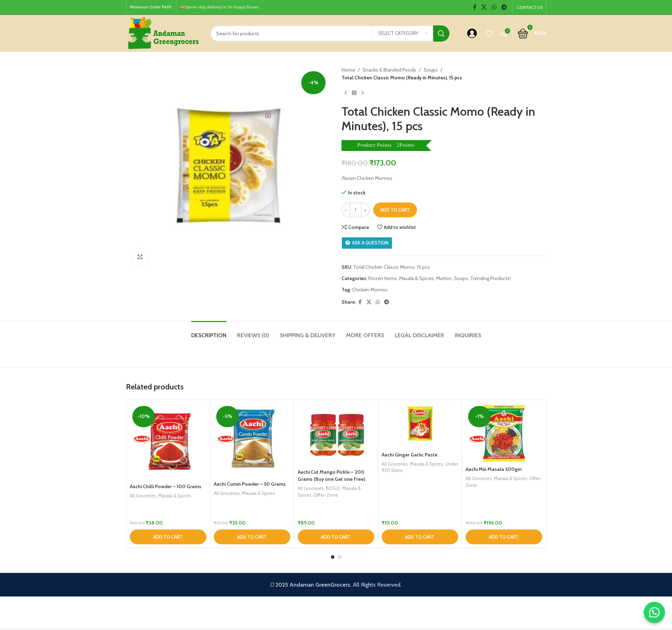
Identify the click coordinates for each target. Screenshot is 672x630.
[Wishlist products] (489, 33)
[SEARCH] (441, 33)
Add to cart (395, 210)
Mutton (444, 278)
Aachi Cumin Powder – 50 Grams (250, 484)
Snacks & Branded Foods (389, 70)
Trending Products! (490, 278)
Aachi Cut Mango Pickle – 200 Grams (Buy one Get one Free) (331, 475)
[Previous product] (345, 93)
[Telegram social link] (504, 7)
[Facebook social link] (475, 7)
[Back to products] (354, 93)
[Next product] (362, 93)
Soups (431, 70)
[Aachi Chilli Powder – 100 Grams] (168, 442)
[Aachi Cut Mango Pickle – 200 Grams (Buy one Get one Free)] (336, 435)
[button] (168, 536)
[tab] (208, 332)
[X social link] (484, 7)
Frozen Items (382, 278)
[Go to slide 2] (339, 557)
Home (348, 70)
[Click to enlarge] (140, 257)
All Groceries (143, 495)
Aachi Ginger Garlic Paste (409, 455)
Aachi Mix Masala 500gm (494, 469)
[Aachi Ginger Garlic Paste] (420, 426)
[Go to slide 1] (332, 557)
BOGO (333, 488)
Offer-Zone (326, 495)
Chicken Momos (370, 289)
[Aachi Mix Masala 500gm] (504, 433)
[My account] (472, 33)
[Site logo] (163, 33)
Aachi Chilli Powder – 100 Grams (165, 486)
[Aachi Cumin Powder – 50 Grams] (252, 441)
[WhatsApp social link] (494, 7)
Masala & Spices (416, 278)
